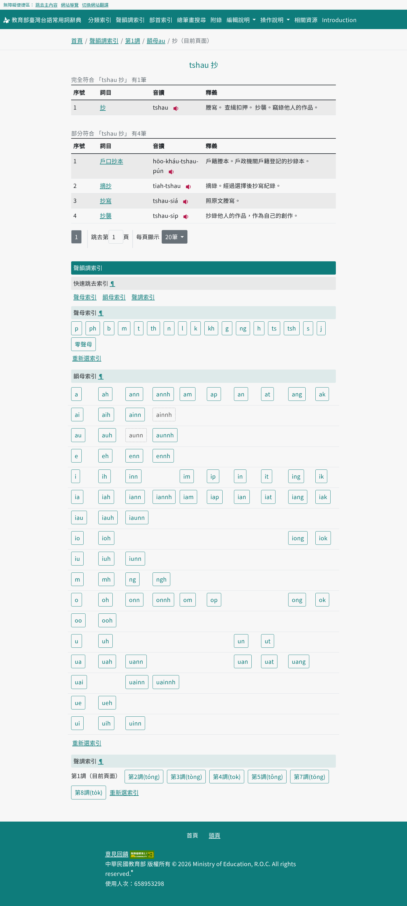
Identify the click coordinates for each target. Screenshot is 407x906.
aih (106, 414)
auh (107, 435)
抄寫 (106, 200)
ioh (106, 538)
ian (242, 496)
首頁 (77, 40)
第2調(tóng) (144, 776)
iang (298, 496)
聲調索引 (143, 297)
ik (321, 476)
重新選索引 (86, 358)
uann (136, 661)
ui (77, 723)
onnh (163, 599)
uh (105, 641)
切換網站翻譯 (95, 4)
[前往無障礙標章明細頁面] (142, 854)
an (241, 394)
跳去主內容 (46, 4)
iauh (108, 517)
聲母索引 (85, 297)
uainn (137, 682)
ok (322, 599)
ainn (135, 414)
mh (106, 579)
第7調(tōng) (309, 776)
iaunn (137, 517)
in (240, 476)
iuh (106, 558)
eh (105, 455)
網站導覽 (70, 4)
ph (92, 328)
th (153, 328)
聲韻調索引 (130, 20)
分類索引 (99, 20)
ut (268, 641)
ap (213, 394)
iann (135, 496)
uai (79, 682)
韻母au (156, 40)
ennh (163, 455)
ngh (161, 579)
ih (104, 476)
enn (134, 455)
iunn (135, 558)
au (78, 435)
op (214, 599)
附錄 (216, 20)
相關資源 (306, 20)
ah (105, 394)
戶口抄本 (111, 161)
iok (323, 538)
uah (107, 661)
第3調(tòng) (186, 776)
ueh (107, 702)
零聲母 (83, 344)
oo (78, 620)
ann (134, 394)
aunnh (165, 435)
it (267, 476)
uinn (135, 723)
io (77, 538)
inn (133, 476)
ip (213, 476)
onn (134, 599)
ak (322, 394)
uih (106, 723)
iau (79, 517)
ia (77, 496)
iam (188, 496)
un (241, 641)
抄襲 (106, 215)
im (186, 476)
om (187, 599)
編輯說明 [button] (238, 20)
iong (298, 538)
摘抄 (106, 185)
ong (297, 599)
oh (105, 599)
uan (243, 661)
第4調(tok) (227, 776)
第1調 (132, 40)
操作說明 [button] (272, 20)
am (187, 394)
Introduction (339, 20)
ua (78, 661)
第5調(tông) (267, 776)
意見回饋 (116, 854)
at (267, 394)
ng (242, 328)
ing (296, 476)
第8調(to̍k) (88, 792)
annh (163, 394)
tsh (291, 328)
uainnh (166, 682)
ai (77, 414)
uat (269, 661)
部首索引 (160, 20)
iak (323, 496)
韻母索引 (114, 297)
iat (268, 496)
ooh (107, 620)
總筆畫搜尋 (191, 20)
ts (274, 328)
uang (299, 661)
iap (214, 496)
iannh (164, 496)
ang (297, 394)
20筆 (172, 237)
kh (211, 328)
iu (77, 558)
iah (106, 496)
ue (78, 702)
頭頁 (214, 835)
